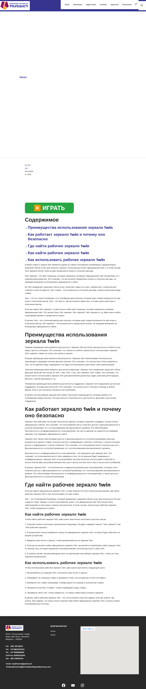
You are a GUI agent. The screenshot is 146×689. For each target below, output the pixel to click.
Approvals (115, 5)
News (23, 77)
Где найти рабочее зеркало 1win (58, 246)
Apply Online (91, 5)
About (53, 635)
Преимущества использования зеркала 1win (70, 227)
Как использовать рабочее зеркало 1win (66, 259)
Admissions (77, 5)
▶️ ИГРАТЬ (49, 207)
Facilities (103, 5)
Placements (127, 5)
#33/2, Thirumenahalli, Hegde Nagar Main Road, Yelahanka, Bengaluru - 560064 (18, 636)
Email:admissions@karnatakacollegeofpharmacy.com (28, 667)
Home (67, 5)
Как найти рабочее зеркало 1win (58, 253)
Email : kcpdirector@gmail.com (19, 664)
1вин (27, 298)
